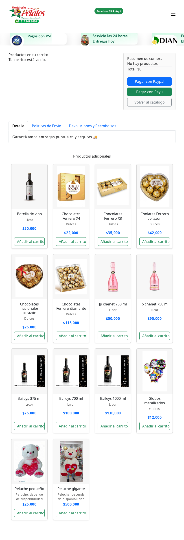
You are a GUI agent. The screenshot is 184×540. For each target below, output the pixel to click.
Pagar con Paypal (149, 81)
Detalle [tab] (18, 125)
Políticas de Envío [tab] (46, 125)
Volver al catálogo (149, 102)
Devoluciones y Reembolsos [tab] (92, 125)
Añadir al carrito (30, 241)
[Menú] (173, 11)
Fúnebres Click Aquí (109, 11)
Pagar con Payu (149, 91)
